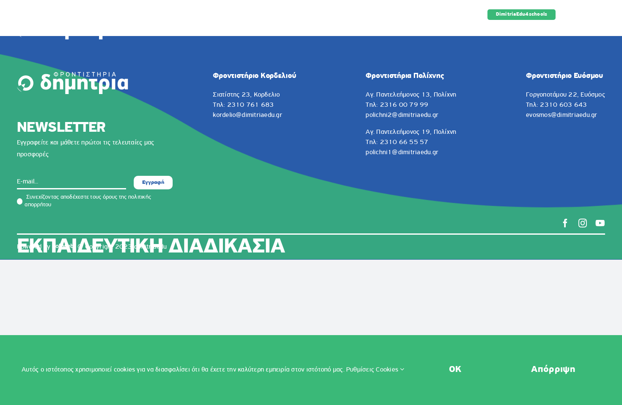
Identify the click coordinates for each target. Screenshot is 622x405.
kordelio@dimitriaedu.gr (247, 115)
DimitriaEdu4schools (522, 14)
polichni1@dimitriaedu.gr (402, 152)
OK (455, 369)
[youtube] (600, 223)
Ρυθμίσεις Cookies (373, 369)
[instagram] (582, 223)
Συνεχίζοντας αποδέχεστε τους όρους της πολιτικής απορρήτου (88, 201)
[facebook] (565, 223)
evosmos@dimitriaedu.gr (561, 115)
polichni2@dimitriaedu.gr (402, 115)
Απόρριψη (553, 369)
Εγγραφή (153, 182)
